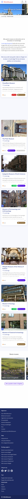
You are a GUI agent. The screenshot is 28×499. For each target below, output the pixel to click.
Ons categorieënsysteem (7, 443)
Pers (2, 427)
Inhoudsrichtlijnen (5, 441)
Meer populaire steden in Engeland (14, 383)
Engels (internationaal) (6, 478)
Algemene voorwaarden (7, 418)
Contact (3, 429)
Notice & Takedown (6, 422)
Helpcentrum (4, 438)
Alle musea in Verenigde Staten (9, 454)
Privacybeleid (4, 420)
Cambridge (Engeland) (6, 43)
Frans (2, 491)
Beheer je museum (5, 416)
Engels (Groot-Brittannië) (7, 480)
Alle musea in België (6, 463)
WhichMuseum (8, 2)
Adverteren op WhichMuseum (8, 431)
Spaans (3, 487)
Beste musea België (6, 452)
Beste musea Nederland (7, 450)
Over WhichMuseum (6, 413)
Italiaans (3, 489)
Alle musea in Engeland (7, 459)
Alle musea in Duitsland (7, 457)
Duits (2, 484)
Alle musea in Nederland (7, 461)
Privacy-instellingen (6, 425)
